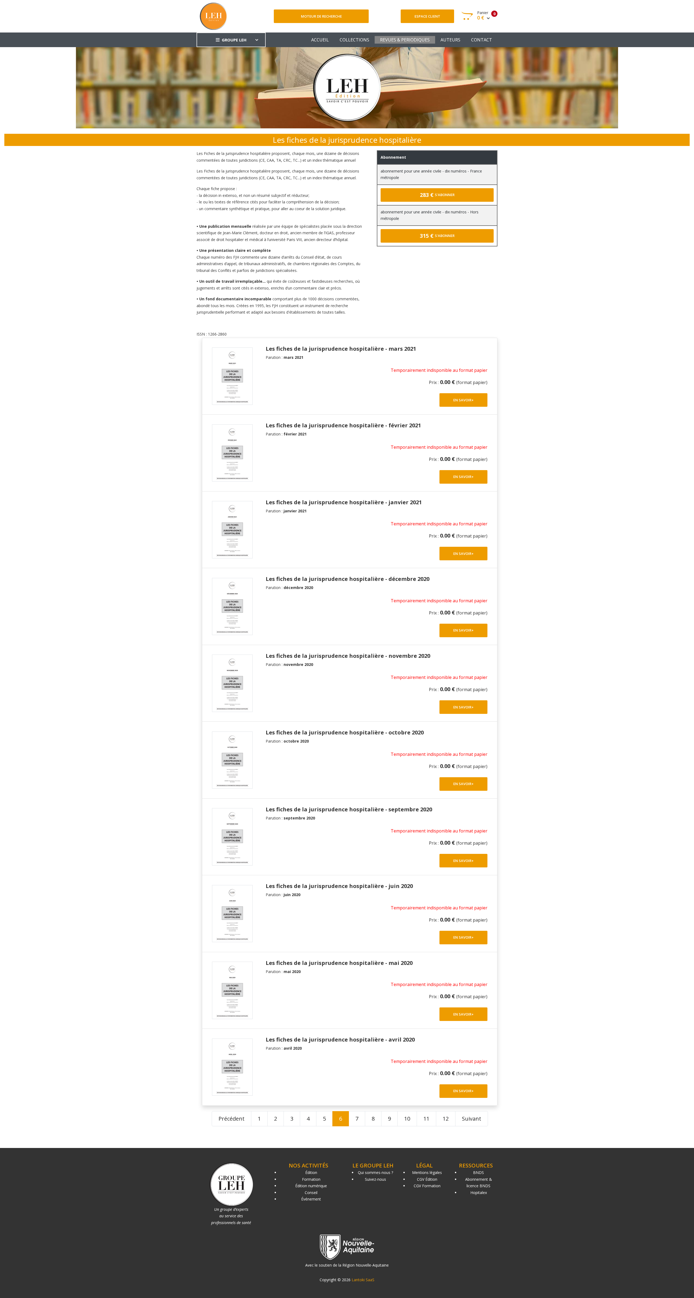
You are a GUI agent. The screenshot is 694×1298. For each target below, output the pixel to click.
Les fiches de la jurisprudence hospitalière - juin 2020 (339, 886)
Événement (311, 1199)
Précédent (232, 1118)
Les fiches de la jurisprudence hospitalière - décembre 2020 (347, 579)
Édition (311, 1172)
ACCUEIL (320, 40)
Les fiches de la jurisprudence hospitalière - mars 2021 (341, 348)
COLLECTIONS (354, 40)
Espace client (427, 16)
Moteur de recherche (321, 16)
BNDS (478, 1172)
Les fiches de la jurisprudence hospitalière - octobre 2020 (345, 732)
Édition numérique (311, 1185)
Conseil (311, 1192)
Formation (311, 1179)
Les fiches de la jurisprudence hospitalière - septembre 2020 (349, 809)
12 (446, 1118)
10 (407, 1118)
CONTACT (481, 40)
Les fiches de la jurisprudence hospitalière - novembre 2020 (348, 655)
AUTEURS (450, 40)
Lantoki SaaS (363, 1279)
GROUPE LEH (234, 40)
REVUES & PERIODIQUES (405, 40)
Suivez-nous (375, 1179)
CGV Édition (427, 1179)
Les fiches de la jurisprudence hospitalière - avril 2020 (340, 1039)
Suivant (471, 1118)
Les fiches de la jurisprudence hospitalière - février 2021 (343, 425)
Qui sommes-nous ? (375, 1172)
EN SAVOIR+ (463, 400)
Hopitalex (478, 1192)
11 (426, 1118)
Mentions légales (427, 1172)
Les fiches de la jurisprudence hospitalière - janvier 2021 (344, 502)
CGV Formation (427, 1185)
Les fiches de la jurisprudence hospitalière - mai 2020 (339, 963)
